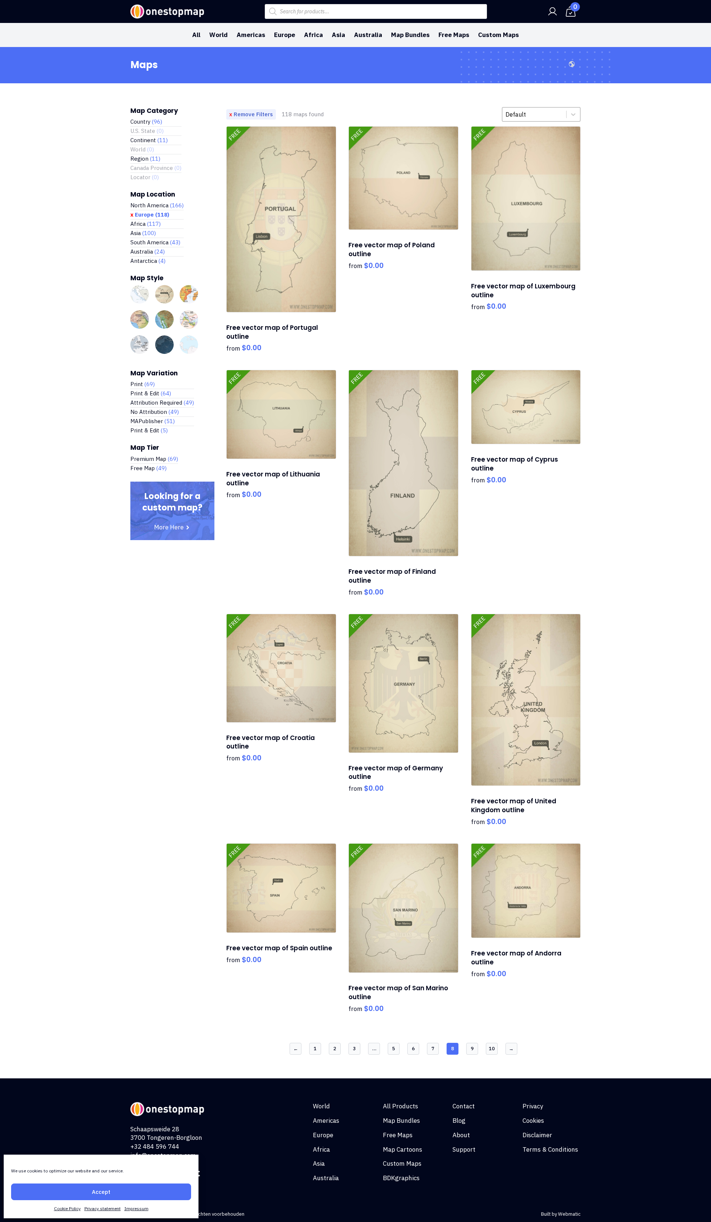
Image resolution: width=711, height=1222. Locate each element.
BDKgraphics (401, 1178)
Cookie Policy (67, 1208)
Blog (459, 1120)
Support (464, 1149)
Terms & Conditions (550, 1149)
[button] (155, 121)
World (218, 35)
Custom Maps (498, 35)
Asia (338, 35)
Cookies (533, 1120)
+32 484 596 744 (154, 1146)
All (196, 35)
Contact (464, 1106)
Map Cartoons (402, 1149)
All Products (400, 1106)
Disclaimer (537, 1135)
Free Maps (453, 35)
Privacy (533, 1106)
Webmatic (569, 1214)
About (461, 1135)
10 (492, 1048)
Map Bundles (410, 35)
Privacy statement (102, 1208)
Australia (368, 35)
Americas (251, 35)
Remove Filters (253, 114)
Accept (101, 1191)
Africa (313, 35)
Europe (284, 35)
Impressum (136, 1208)
